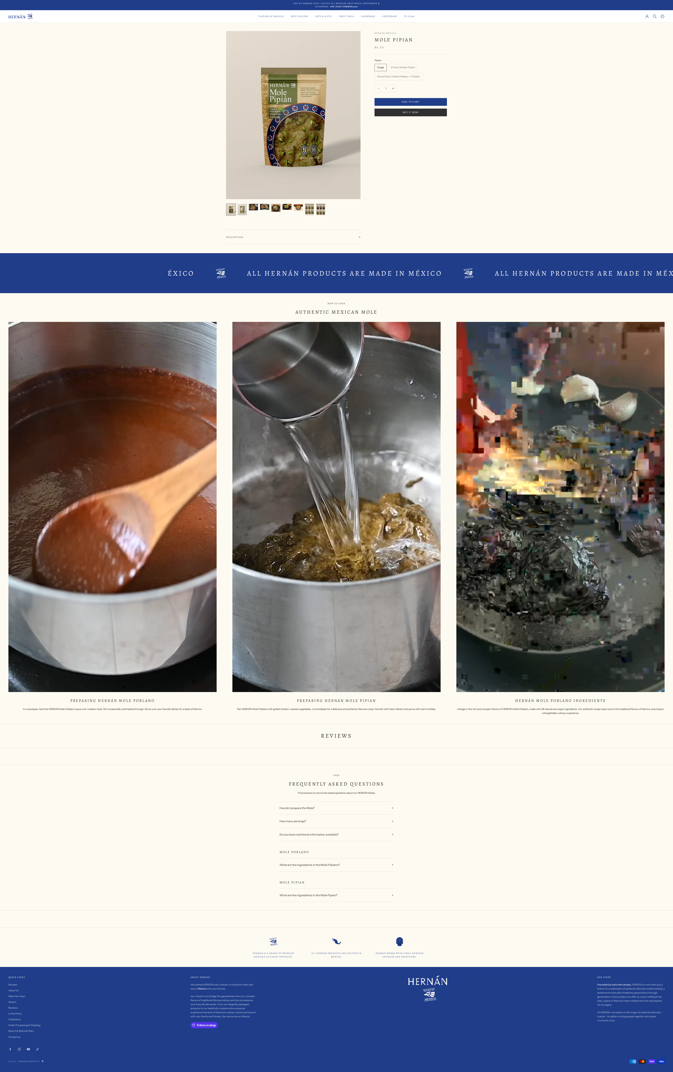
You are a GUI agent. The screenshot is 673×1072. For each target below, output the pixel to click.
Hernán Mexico (385, 33)
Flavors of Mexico (271, 16)
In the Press (15, 1013)
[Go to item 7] (298, 207)
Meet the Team (16, 996)
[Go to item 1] (231, 209)
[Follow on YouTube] (28, 1049)
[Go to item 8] (309, 209)
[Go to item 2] (242, 209)
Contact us (14, 1036)
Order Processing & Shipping (24, 1025)
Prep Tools (346, 16)
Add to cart (411, 101)
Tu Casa (409, 16)
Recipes (12, 984)
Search (12, 1002)
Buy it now (411, 112)
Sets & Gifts (323, 16)
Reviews (13, 1007)
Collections (14, 1019)
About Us (13, 990)
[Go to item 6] (287, 206)
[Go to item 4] (265, 206)
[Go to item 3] (253, 207)
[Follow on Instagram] (19, 1049)
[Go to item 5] (276, 207)
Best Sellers (299, 16)
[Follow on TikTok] (37, 1049)
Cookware (368, 16)
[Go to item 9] (321, 209)
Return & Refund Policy (21, 1031)
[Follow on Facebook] (10, 1049)
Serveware (389, 16)
